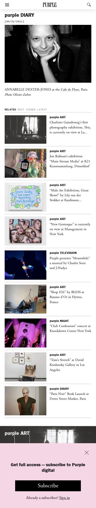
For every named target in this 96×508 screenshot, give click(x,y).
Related (10, 109)
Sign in (64, 497)
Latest (42, 109)
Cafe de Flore (70, 89)
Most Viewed (27, 109)
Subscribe (48, 485)
